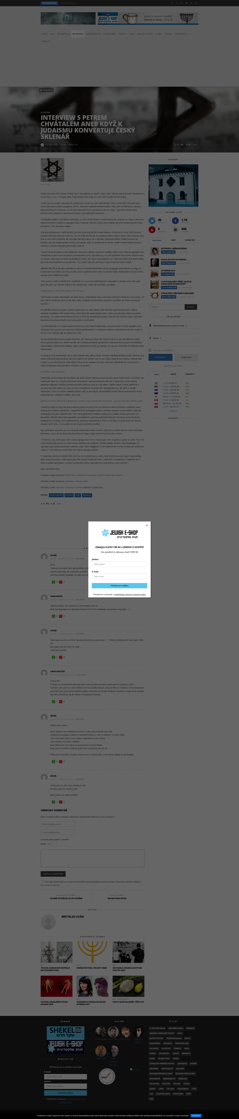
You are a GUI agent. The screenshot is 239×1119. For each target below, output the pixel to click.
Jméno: (95, 559)
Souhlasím (196, 1116)
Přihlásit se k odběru (119, 585)
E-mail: (95, 571)
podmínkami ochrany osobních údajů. (130, 594)
